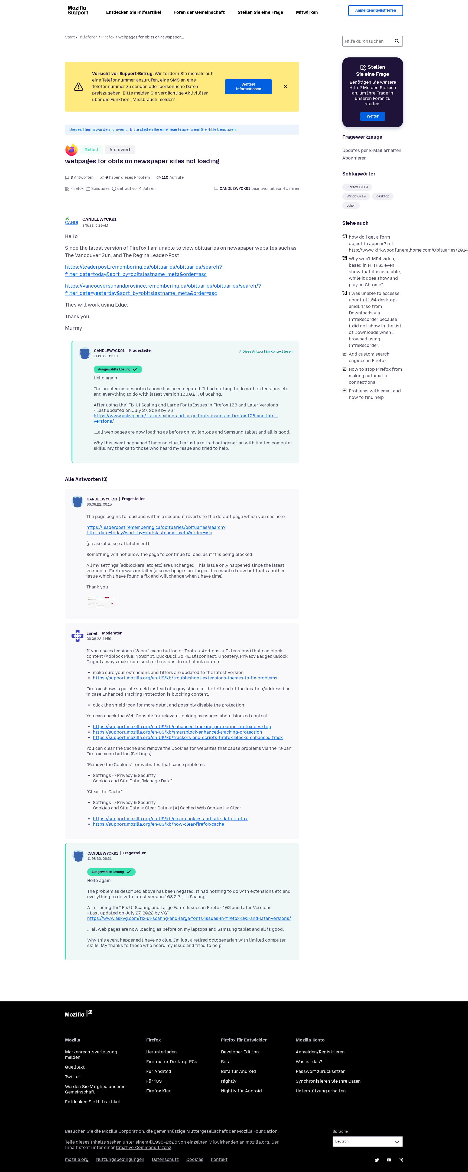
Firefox (108, 37)
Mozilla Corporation (123, 1131)
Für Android (158, 1071)
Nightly (228, 1081)
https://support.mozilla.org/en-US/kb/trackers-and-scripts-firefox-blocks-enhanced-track (188, 737)
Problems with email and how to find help (375, 394)
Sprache (340, 1131)
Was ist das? (309, 1061)
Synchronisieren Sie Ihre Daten (328, 1081)
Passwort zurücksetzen (321, 1071)
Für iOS (154, 1081)
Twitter (72, 1076)
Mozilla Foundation (257, 1131)
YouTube (389, 1160)
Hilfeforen (88, 37)
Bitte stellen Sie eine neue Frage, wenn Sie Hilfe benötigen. (183, 129)
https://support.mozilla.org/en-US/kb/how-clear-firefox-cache (158, 824)
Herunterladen (161, 1051)
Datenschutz (165, 1159)
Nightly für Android (241, 1090)
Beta (225, 1061)
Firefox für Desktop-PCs (171, 1061)
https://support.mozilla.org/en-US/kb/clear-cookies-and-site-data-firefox (170, 818)
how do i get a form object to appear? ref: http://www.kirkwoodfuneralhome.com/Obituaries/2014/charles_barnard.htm (376, 244)
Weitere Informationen (248, 87)
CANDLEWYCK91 (99, 219)
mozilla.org (77, 1159)
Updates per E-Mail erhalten (371, 150)
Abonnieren (354, 158)
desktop (382, 196)
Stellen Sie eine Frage (260, 12)
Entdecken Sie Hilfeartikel (133, 12)
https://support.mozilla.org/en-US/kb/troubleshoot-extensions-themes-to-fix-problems (185, 678)
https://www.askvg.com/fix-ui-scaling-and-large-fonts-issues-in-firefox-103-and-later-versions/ (189, 918)
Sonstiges (100, 188)
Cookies (194, 1159)
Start (70, 37)
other (351, 205)
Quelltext (75, 1067)
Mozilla (78, 1014)
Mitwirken (307, 12)
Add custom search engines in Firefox (369, 357)
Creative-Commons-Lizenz (143, 1147)
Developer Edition (240, 1051)
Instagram (401, 1160)
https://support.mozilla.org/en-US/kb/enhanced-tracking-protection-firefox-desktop (182, 726)
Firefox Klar (158, 1090)
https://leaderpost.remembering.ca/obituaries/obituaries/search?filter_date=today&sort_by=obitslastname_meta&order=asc (156, 530)
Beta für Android (238, 1071)
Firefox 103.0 (357, 187)
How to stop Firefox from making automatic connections (375, 376)
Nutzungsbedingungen (120, 1159)
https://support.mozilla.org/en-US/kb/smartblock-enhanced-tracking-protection (177, 732)
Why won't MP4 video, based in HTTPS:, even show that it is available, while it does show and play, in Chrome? (375, 271)
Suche (397, 41)
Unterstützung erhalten (321, 1090)
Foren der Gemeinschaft (199, 12)
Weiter (373, 116)
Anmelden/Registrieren (375, 10)
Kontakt (219, 1159)
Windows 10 (356, 196)
